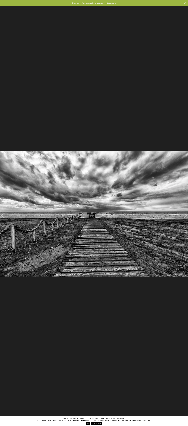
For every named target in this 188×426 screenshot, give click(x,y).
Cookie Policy (96, 423)
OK (88, 423)
